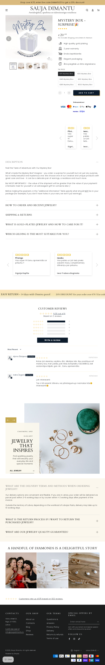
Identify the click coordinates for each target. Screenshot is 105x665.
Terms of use (53, 638)
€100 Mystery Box (85, 85)
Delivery (50, 631)
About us (30, 619)
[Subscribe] (98, 621)
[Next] (13, 420)
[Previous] (8, 420)
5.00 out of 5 (59, 314)
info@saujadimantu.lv (15, 632)
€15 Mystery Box (66, 74)
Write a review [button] (52, 340)
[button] (87, 10)
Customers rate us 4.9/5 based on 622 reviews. (41, 599)
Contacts (30, 623)
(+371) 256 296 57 (13, 629)
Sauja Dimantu (16, 650)
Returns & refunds (55, 634)
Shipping (71, 38)
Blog (28, 627)
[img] (42, 358)
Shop (28, 631)
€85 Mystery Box (67, 85)
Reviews (29, 634)
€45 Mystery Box (66, 80)
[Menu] (6, 10)
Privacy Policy (53, 627)
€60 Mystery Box (85, 80)
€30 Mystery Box (84, 74)
